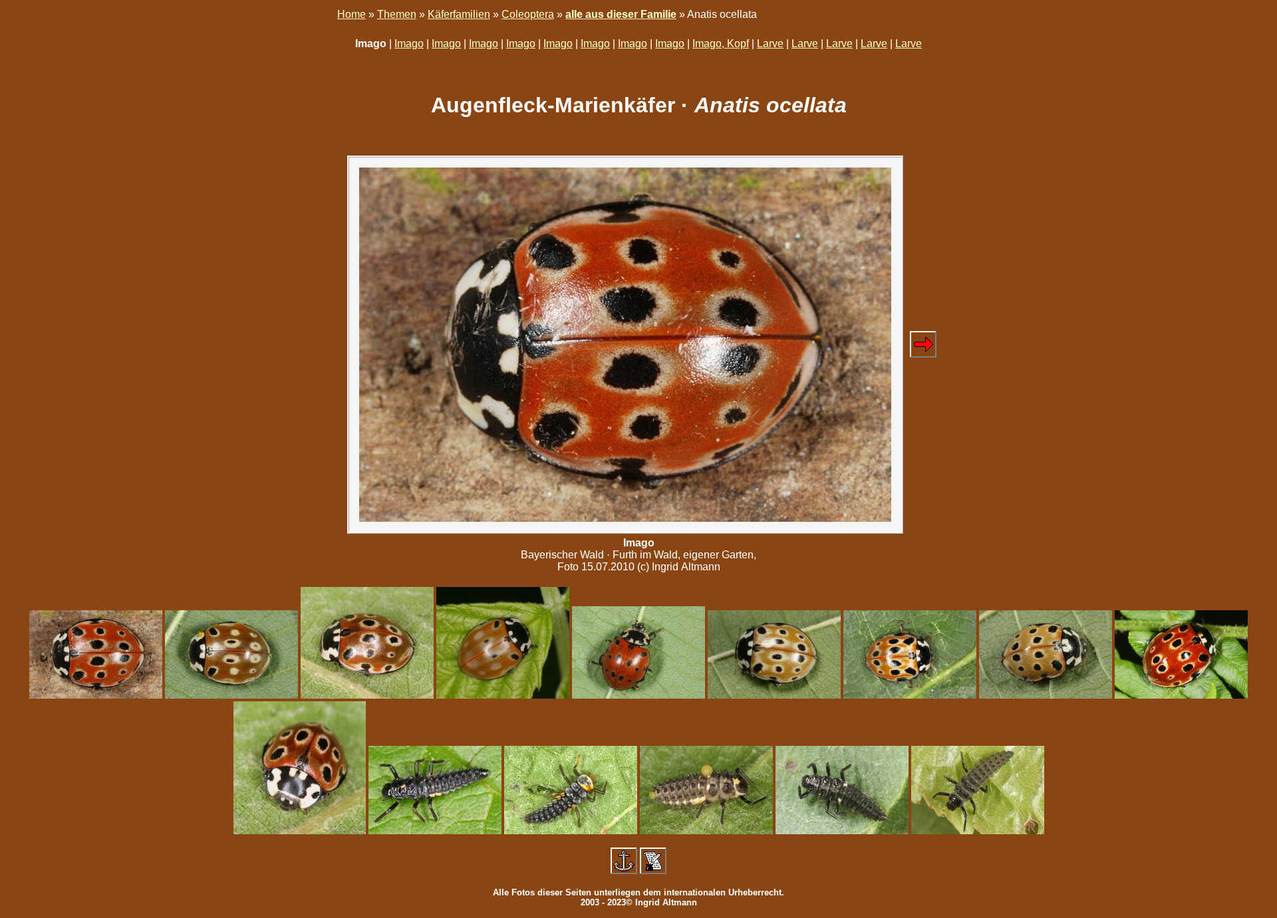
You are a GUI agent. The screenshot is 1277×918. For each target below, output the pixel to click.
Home (351, 14)
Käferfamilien (459, 14)
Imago (409, 43)
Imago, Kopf (720, 43)
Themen (396, 14)
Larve (770, 43)
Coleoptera (527, 14)
